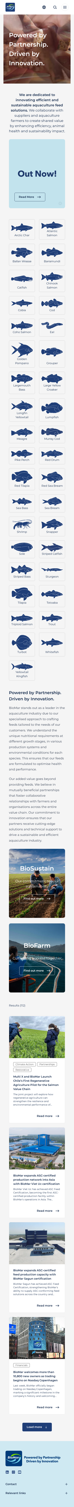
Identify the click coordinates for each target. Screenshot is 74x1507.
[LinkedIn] (7, 1472)
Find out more (34, 898)
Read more (44, 1116)
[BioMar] (10, 7)
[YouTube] (19, 1472)
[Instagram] (13, 1472)
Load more (34, 1427)
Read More (26, 197)
